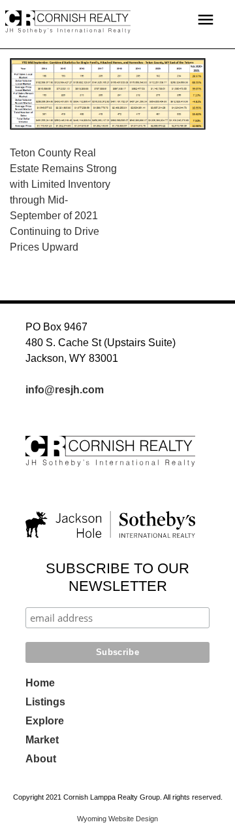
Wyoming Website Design (117, 819)
